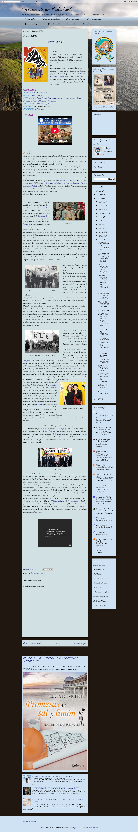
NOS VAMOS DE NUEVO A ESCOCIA (103, 295)
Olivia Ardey (100, 465)
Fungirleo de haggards (104, 439)
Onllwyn (46, 248)
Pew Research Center (64, 180)
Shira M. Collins (102, 518)
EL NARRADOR (104, 392)
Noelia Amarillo (101, 525)
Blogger (95, 827)
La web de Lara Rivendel (101, 551)
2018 (98, 198)
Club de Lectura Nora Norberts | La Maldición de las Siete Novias (104, 431)
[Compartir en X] (48, 569)
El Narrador (30, 19)
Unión (25, 224)
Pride (25, 428)
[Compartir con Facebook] (50, 569)
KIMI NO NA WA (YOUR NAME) (103, 368)
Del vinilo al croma (93, 19)
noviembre (102, 205)
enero (101, 239)
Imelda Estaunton (49, 431)
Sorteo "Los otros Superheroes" (101, 544)
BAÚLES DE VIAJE (103, 386)
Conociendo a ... (89, 23)
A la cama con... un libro (103, 412)
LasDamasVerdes (99, 601)
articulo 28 (72, 368)
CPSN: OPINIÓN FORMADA (102, 490)
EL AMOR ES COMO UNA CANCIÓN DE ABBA (103, 257)
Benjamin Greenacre (55, 98)
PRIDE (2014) (103, 310)
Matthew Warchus (40, 92)
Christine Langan (69, 98)
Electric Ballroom (58, 501)
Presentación (97, 167)
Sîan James (39, 404)
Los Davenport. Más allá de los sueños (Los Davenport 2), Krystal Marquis (104, 419)
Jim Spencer (52, 101)
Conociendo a (98, 578)
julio (101, 217)
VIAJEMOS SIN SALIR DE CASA (103, 304)
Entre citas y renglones (51, 19)
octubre (101, 209)
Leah (108, 148)
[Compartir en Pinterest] (52, 569)
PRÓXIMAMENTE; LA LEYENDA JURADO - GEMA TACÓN (55, 788)
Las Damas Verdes (52, 23)
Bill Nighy (57, 434)
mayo (101, 224)
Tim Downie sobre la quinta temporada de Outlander (105, 512)
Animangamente (72, 19)
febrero (101, 236)
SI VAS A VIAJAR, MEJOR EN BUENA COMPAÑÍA (52, 776)
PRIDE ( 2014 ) (55, 41)
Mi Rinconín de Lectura (104, 427)
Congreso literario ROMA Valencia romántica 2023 (104, 468)
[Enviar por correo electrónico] (43, 569)
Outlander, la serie (102, 509)
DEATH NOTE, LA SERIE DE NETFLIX (103, 377)
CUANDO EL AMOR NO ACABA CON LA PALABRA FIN (103, 320)
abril (101, 228)
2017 (98, 399)
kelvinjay (73, 827)
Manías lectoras (101, 534)
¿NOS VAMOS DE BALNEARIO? (104, 246)
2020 (99, 191)
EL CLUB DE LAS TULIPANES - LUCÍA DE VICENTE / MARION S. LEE (58, 800)
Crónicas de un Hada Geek (47, 9)
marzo (101, 232)
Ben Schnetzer (59, 428)
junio (101, 220)
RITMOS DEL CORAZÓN (103, 360)
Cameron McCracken (40, 101)
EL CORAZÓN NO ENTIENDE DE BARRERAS (104, 334)
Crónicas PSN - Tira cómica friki (103, 486)
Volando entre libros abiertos (103, 475)
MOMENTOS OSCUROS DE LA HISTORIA (103, 268)
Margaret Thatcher (30, 360)
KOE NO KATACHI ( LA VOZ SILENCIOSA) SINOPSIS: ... (103, 282)
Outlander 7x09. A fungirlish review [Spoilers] (102, 443)
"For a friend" (82, 492)
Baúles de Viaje (31, 23)
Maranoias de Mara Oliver (103, 452)
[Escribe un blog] (46, 569)
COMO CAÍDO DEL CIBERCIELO (104, 346)
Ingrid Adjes (100, 532)
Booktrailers (72, 23)
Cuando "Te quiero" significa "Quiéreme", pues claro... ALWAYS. (104, 457)
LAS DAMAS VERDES (103, 354)
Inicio (57, 643)
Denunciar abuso (29, 821)
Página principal (99, 162)
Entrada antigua (80, 643)
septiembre (103, 213)
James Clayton (42, 98)
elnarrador (97, 587)
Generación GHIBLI (103, 497)
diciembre (102, 202)
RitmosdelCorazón (99, 605)
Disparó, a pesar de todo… (104, 520)
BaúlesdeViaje (98, 569)
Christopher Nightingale (40, 103)
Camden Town (73, 501)
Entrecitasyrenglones (100, 596)
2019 (98, 194)
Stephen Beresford (37, 95)
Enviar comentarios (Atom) (60, 652)
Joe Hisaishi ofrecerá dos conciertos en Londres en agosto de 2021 (104, 501)
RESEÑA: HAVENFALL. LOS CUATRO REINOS (104, 479)
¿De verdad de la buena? (104, 527)
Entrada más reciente (32, 643)
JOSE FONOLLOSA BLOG (104, 540)
